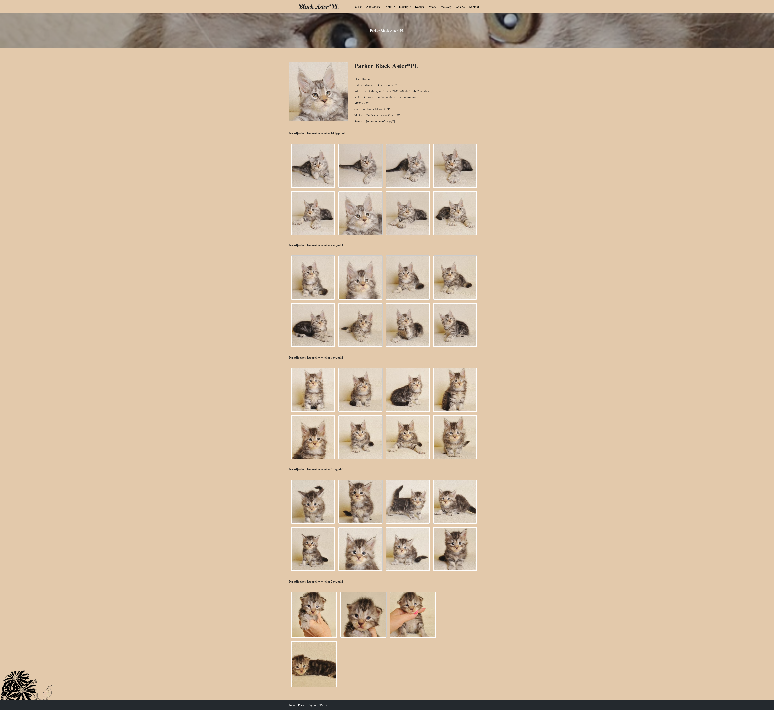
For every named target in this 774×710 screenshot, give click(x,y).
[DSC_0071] (408, 277)
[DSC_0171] (408, 213)
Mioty (432, 7)
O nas (358, 7)
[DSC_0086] (360, 325)
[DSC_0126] (313, 437)
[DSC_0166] (360, 213)
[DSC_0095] (455, 502)
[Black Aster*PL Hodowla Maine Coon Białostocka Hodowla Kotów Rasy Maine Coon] (319, 6)
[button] (394, 6)
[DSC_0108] (455, 549)
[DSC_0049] (314, 615)
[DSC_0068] (313, 277)
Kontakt (474, 7)
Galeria (460, 7)
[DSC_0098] (313, 549)
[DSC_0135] (408, 437)
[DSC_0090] (408, 502)
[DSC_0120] (360, 390)
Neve (292, 705)
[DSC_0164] (313, 213)
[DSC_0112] (313, 390)
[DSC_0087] (360, 502)
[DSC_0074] (455, 277)
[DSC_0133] (360, 437)
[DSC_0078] (313, 325)
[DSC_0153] (313, 166)
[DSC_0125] (455, 390)
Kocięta (420, 7)
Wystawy (446, 7)
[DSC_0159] (408, 166)
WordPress (320, 705)
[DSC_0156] (360, 166)
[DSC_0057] (413, 615)
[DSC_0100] (360, 549)
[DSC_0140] (455, 437)
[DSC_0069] (360, 277)
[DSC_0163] (455, 166)
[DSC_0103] (455, 325)
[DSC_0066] (314, 664)
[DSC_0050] (363, 615)
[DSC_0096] (408, 325)
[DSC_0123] (408, 390)
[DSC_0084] (313, 502)
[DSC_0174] (455, 213)
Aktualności (373, 7)
